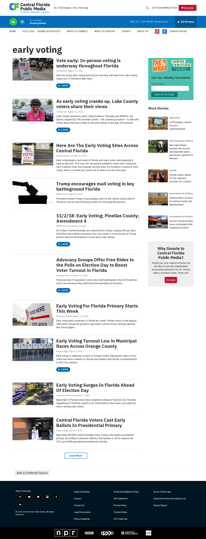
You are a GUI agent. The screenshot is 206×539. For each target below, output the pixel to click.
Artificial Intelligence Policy (126, 492)
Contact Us (79, 505)
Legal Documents (82, 512)
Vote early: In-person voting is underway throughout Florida (88, 63)
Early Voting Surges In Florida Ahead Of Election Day (95, 387)
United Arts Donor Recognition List (170, 499)
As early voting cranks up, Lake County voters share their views (97, 103)
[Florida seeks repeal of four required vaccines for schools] (158, 175)
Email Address (159, 83)
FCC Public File (120, 519)
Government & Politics (181, 193)
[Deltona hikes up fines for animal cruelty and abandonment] (158, 198)
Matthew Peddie (64, 316)
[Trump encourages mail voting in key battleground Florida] (33, 192)
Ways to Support (105, 31)
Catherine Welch (64, 395)
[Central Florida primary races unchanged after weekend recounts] (158, 222)
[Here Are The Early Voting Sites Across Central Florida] (33, 154)
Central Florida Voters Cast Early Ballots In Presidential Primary (90, 422)
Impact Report (160, 505)
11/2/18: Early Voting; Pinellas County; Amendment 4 (97, 218)
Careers (78, 499)
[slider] (27, 21)
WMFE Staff (62, 194)
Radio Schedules (82, 492)
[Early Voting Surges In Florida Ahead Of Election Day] (33, 393)
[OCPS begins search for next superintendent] (158, 123)
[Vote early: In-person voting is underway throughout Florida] (33, 69)
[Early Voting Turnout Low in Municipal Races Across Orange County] (33, 349)
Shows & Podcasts (48, 31)
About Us (142, 31)
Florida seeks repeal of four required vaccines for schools (180, 178)
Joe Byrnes (61, 71)
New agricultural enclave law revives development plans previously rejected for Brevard (181, 152)
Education (174, 117)
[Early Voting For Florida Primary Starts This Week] (33, 314)
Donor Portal (178, 31)
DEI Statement (121, 499)
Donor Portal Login (162, 492)
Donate (188, 8)
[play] (13, 22)
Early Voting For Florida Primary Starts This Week (97, 308)
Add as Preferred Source (32, 473)
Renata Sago (62, 351)
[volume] (22, 22)
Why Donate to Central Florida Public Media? (170, 253)
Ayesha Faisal (62, 155)
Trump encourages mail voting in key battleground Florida (95, 186)
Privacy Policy (120, 505)
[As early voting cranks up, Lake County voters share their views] (33, 110)
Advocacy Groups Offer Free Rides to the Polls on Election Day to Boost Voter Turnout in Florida (95, 265)
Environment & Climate (181, 141)
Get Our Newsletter (164, 8)
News (13, 31)
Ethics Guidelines (82, 519)
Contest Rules (120, 512)
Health (172, 170)
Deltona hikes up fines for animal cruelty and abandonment (181, 201)
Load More (75, 455)
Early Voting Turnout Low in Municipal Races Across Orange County (96, 343)
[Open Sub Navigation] (18, 31)
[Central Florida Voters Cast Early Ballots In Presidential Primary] (33, 428)
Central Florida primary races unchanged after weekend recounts (181, 224)
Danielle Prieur (63, 275)
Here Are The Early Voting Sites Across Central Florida (97, 148)
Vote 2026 (28, 31)
